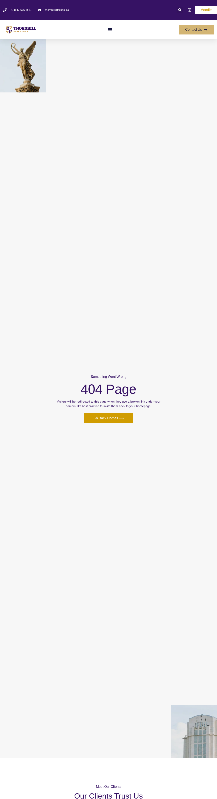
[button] (180, 10)
